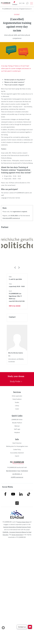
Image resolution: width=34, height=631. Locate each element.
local (10, 291)
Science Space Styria (23, 522)
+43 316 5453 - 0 (17, 474)
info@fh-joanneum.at (17, 477)
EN (23, 3)
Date (10, 277)
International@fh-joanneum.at (11, 218)
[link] (17, 396)
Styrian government (17, 535)
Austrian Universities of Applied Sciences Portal (17, 527)
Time (10, 284)
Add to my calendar (15, 306)
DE (20, 3)
